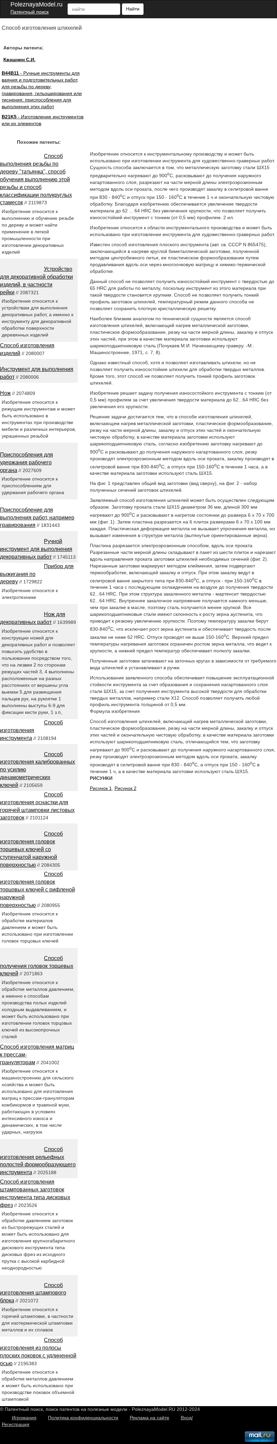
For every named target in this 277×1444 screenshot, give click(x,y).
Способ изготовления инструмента (31, 730)
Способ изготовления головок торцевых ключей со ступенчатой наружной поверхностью (31, 849)
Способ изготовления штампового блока (33, 1293)
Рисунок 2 (125, 788)
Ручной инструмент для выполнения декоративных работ (36, 549)
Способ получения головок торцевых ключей (36, 966)
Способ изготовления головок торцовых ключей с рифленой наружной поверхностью (37, 889)
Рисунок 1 (101, 788)
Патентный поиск (29, 12)
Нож (5, 393)
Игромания (24, 1417)
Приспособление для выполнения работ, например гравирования (37, 517)
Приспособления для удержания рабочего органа (26, 462)
